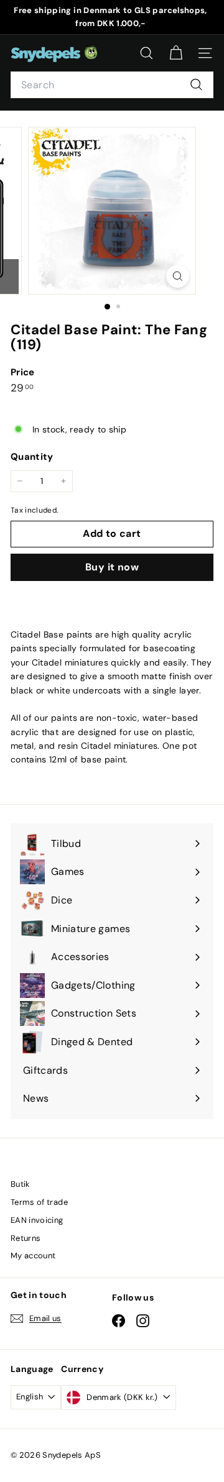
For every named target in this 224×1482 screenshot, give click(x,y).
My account (33, 1255)
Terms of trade (39, 1202)
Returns (25, 1238)
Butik (20, 1184)
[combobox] (112, 85)
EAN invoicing (37, 1220)
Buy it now (112, 567)
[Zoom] (177, 276)
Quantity (32, 457)
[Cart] (175, 53)
